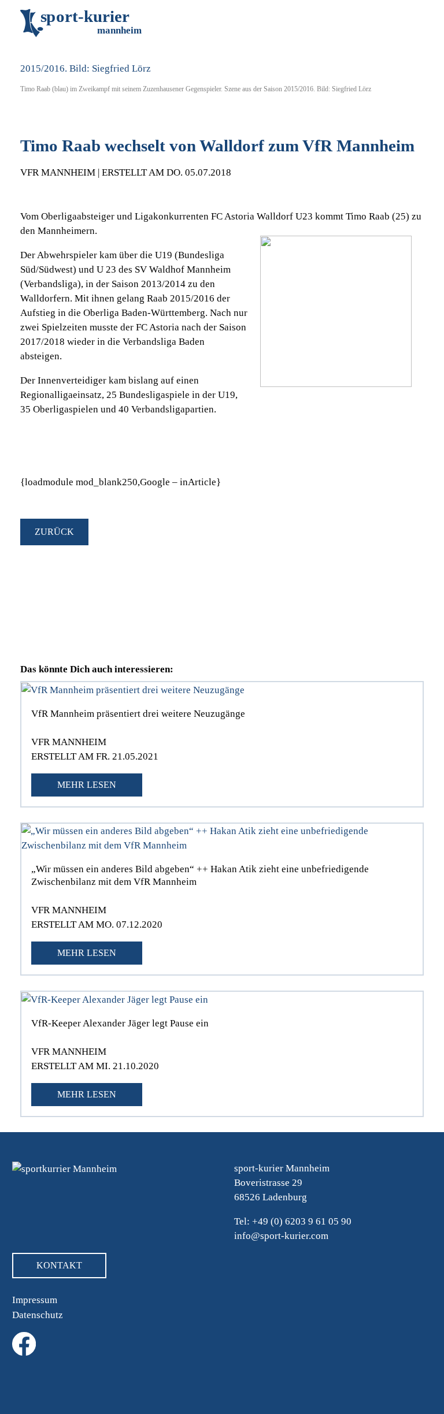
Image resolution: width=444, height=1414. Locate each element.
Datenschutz (37, 1314)
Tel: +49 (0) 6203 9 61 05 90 (293, 1221)
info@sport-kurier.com (281, 1235)
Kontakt (59, 1265)
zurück (54, 532)
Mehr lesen (86, 785)
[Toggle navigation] (406, 23)
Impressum (34, 1299)
